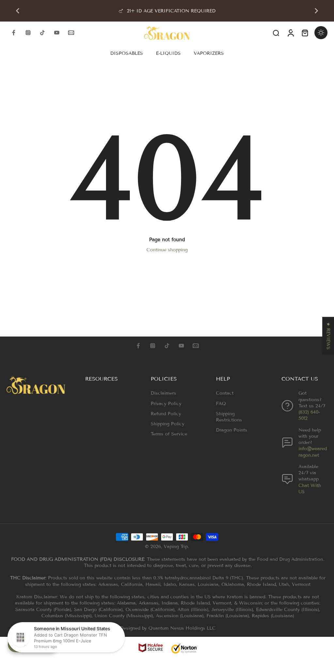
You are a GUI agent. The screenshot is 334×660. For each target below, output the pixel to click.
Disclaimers (163, 393)
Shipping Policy (167, 424)
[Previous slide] (17, 11)
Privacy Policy (166, 403)
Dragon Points (231, 430)
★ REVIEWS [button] (328, 336)
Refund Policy (166, 413)
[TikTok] (42, 32)
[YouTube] (57, 32)
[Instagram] (28, 32)
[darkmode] (320, 32)
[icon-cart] (304, 32)
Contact (225, 393)
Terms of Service (169, 434)
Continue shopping (167, 250)
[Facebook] (14, 32)
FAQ (221, 403)
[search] (276, 32)
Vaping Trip (176, 546)
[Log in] (290, 32)
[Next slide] (316, 11)
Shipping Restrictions (229, 417)
